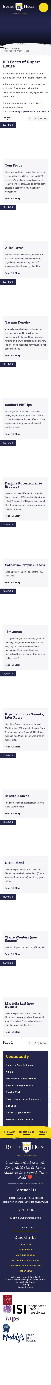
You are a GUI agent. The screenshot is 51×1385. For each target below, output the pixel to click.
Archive (43, 118)
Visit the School (25, 1255)
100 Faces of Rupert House (16, 51)
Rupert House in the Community (23, 1099)
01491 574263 (27, 1209)
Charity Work (13, 1092)
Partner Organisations (18, 1112)
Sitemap (25, 1284)
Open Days (25, 1245)
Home (5, 48)
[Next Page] (35, 118)
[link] (29, 118)
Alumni (10, 1072)
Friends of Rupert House (19, 1119)
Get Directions (25, 1228)
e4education (39, 1279)
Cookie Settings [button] (25, 1287)
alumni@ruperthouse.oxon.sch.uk (30, 111)
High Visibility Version (25, 1282)
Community (17, 48)
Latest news (25, 1271)
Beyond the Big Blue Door (20, 1085)
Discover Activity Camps (20, 1065)
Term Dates (25, 1250)
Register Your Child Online (25, 1266)
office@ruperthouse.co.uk (27, 1217)
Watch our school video (25, 1260)
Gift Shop (11, 1106)
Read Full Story (12, 198)
